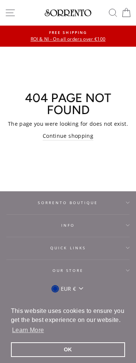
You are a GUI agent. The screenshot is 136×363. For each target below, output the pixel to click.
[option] (68, 36)
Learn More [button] (28, 330)
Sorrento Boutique (68, 202)
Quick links (68, 247)
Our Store (68, 270)
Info (68, 225)
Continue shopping (68, 135)
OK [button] (68, 349)
